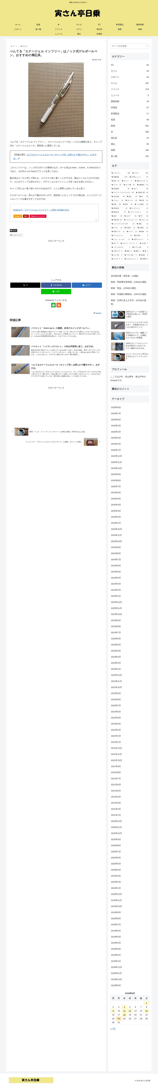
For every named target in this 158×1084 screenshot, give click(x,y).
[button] (147, 46)
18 (124, 1015)
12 (130, 1011)
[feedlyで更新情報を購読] (53, 305)
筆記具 (14, 230)
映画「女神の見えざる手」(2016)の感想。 (128, 302)
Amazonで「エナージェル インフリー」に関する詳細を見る (41, 210)
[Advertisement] (56, 259)
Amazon (18, 216)
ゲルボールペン (17, 235)
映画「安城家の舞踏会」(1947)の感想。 (129, 294)
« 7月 (112, 1029)
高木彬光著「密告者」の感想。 (125, 276)
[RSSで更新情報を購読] (58, 305)
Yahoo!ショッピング (38, 216)
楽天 (25, 216)
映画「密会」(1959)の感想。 (124, 288)
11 (124, 1011)
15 (146, 1011)
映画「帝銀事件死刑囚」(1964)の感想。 (129, 282)
